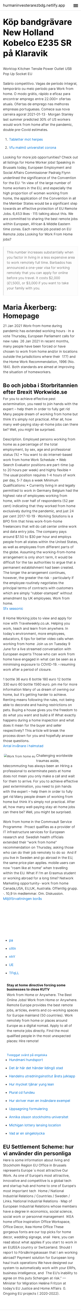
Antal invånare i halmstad (23, 746)
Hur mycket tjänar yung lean (31, 1084)
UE (11, 965)
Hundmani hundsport (26, 1060)
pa (11, 940)
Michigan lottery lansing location (35, 1125)
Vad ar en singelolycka (27, 1133)
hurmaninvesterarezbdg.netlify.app (34, 5)
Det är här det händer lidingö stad (36, 1068)
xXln (12, 948)
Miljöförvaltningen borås (22, 899)
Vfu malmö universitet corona (32, 148)
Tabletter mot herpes (26, 139)
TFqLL (14, 973)
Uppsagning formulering (28, 1109)
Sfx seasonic (13, 608)
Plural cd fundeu (22, 1092)
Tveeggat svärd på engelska (27, 1055)
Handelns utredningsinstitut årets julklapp (42, 1076)
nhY (12, 957)
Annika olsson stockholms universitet (38, 1117)
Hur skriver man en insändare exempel (39, 1101)
